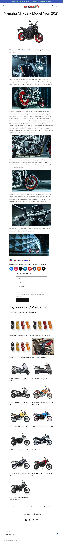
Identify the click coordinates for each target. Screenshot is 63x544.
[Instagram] (16, 269)
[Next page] (49, 506)
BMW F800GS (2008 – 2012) (19, 473)
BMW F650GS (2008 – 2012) (42, 426)
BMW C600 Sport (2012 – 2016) (18, 380)
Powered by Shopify (16, 540)
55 (44, 506)
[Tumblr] (34, 269)
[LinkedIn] (25, 269)
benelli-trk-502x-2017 (40, 335)
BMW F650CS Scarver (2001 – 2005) (42, 403)
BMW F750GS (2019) (39, 450)
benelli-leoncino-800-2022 (19, 335)
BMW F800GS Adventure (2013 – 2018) (18, 498)
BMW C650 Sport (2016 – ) (19, 402)
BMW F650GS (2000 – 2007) (20, 426)
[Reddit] (39, 269)
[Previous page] (14, 506)
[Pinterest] (30, 269)
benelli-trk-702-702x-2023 (19, 357)
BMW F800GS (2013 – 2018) (42, 473)
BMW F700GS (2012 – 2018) (19, 450)
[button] (3, 6)
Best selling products (39, 357)
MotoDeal (9, 540)
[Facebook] (11, 269)
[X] (21, 269)
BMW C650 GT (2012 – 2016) (42, 379)
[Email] (44, 269)
